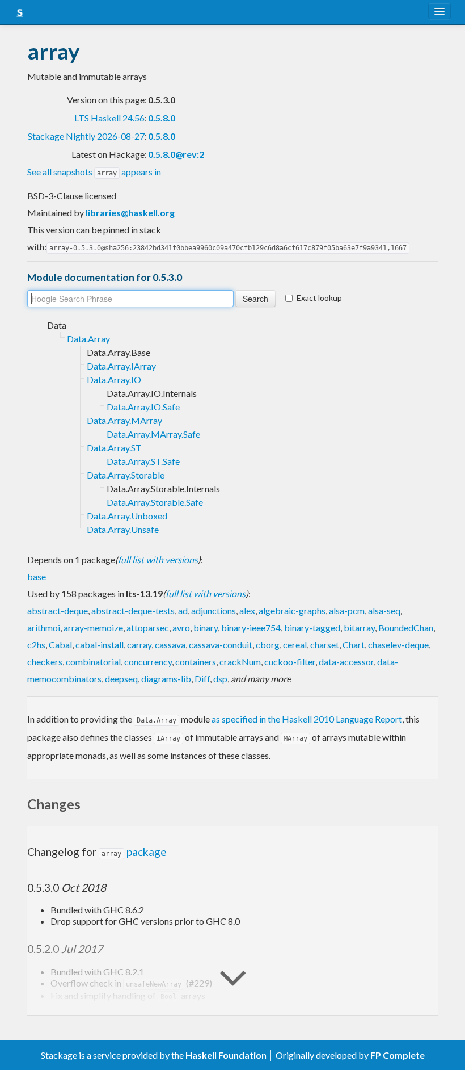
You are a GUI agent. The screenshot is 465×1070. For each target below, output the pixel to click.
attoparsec (147, 627)
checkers (44, 661)
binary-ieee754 (251, 627)
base (36, 576)
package (134, 851)
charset (324, 644)
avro (181, 627)
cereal (295, 644)
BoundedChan (405, 627)
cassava (170, 644)
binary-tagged (312, 627)
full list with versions (158, 559)
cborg (268, 644)
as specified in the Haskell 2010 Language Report (307, 719)
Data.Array (88, 338)
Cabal (60, 644)
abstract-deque (57, 610)
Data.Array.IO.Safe (143, 406)
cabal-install (99, 644)
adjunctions (213, 610)
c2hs (36, 644)
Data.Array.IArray (121, 365)
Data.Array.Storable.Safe (155, 502)
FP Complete (397, 1055)
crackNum (240, 661)
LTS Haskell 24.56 (109, 117)
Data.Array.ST (114, 447)
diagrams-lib (166, 678)
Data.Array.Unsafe (123, 529)
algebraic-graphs (292, 610)
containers (195, 661)
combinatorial (93, 661)
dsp (220, 678)
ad (183, 610)
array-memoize (93, 627)
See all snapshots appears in (94, 171)
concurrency (148, 661)
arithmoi (43, 627)
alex (247, 610)
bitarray (359, 627)
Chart (354, 644)
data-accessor (346, 661)
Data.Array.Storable (125, 474)
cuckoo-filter (289, 661)
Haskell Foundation (226, 1055)
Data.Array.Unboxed (127, 515)
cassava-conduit (220, 644)
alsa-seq (384, 610)
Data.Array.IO (114, 379)
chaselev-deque (398, 644)
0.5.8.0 (161, 117)
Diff (202, 678)
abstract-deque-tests (133, 610)
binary (205, 627)
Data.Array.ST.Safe (143, 461)
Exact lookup (319, 298)
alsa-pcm (347, 610)
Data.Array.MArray (124, 420)
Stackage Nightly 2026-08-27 (86, 136)
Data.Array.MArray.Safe (153, 434)
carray (139, 644)
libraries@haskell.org (130, 212)
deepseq (121, 678)
